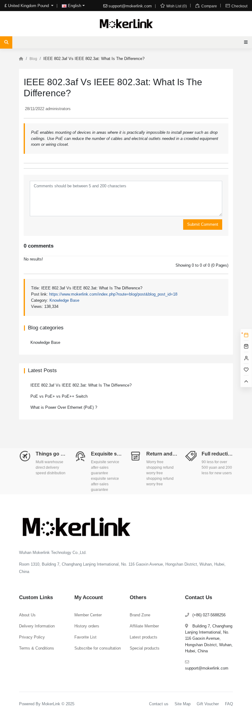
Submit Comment (202, 224)
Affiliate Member (144, 626)
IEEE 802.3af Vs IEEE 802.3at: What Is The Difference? (81, 385)
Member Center (88, 615)
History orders (86, 626)
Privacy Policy (32, 637)
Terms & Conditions (36, 648)
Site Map (183, 704)
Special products (144, 648)
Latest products (143, 637)
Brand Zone (140, 615)
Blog (33, 59)
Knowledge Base (64, 300)
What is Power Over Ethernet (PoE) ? (63, 407)
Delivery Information (37, 626)
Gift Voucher (208, 704)
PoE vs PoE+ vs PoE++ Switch (59, 396)
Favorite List (85, 637)
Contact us (158, 704)
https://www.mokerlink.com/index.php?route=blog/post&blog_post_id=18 (113, 294)
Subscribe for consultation (97, 648)
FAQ (229, 704)
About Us (27, 615)
